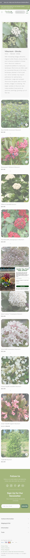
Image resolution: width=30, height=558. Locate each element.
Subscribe (22, 286)
